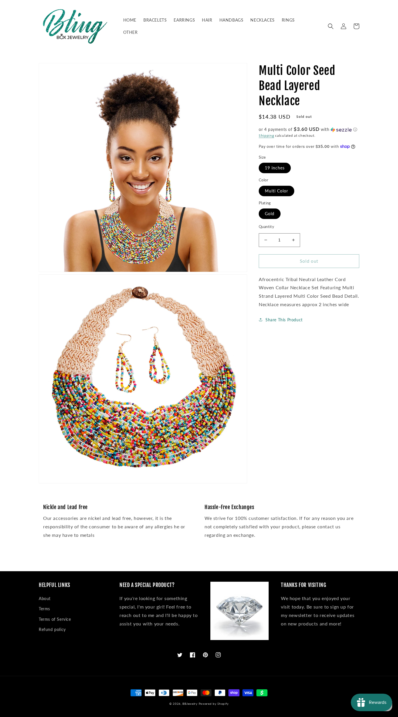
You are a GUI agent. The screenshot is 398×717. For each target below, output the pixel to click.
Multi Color (276, 190)
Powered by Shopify (214, 703)
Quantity (266, 226)
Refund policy (52, 629)
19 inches (275, 167)
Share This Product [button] (284, 319)
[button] (330, 26)
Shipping (266, 135)
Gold (269, 213)
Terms (44, 608)
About (45, 598)
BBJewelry (189, 703)
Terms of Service (55, 619)
